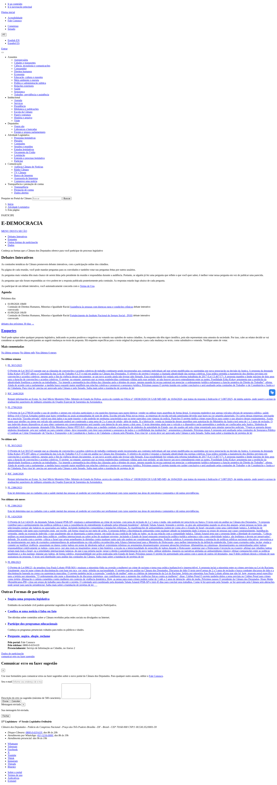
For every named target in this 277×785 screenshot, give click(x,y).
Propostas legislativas (25, 138)
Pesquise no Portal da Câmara (16, 198)
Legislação (19, 155)
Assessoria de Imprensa (26, 178)
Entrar (4, 48)
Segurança (19, 91)
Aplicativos (13, 778)
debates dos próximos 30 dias (17, 323)
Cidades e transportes (25, 62)
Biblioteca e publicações (26, 109)
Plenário (18, 140)
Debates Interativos (17, 236)
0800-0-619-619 (34, 732)
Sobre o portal (15, 772)
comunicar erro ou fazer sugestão (18, 656)
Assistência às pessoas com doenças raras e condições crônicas (101, 306)
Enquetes (12, 239)
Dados (11, 245)
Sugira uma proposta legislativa (29, 599)
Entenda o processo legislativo (29, 158)
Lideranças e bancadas (25, 129)
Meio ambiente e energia (26, 80)
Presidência (20, 106)
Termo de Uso (87, 286)
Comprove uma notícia (25, 181)
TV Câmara (20, 172)
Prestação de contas (24, 189)
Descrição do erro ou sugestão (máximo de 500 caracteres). (31, 698)
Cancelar (16, 701)
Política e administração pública (30, 83)
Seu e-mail (6, 681)
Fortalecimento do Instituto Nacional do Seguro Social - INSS (101, 315)
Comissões (19, 143)
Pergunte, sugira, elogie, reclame (29, 636)
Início (10, 204)
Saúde (17, 88)
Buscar (67, 198)
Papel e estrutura (22, 114)
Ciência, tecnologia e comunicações (32, 65)
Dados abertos (21, 192)
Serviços (18, 103)
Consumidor (20, 68)
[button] (14, 231)
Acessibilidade (15, 17)
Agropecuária (21, 60)
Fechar (6, 716)
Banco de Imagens (23, 175)
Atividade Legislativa (18, 207)
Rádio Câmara (21, 169)
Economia (19, 74)
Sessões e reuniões (23, 146)
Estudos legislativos (24, 149)
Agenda (18, 100)
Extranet (12, 781)
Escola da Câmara (23, 112)
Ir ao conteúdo (15, 4)
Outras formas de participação (23, 242)
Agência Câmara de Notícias (28, 166)
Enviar (5, 701)
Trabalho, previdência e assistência (31, 94)
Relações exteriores (24, 86)
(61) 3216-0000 (45, 735)
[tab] (10, 352)
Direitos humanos (23, 71)
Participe (18, 161)
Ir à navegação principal (20, 6)
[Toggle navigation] (2, 52)
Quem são (19, 126)
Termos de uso (15, 775)
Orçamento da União (24, 152)
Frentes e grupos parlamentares (29, 132)
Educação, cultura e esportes (28, 77)
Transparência (21, 187)
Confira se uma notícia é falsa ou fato (32, 611)
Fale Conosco (15, 20)
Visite (17, 120)
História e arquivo (23, 117)
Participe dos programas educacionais (32, 623)
